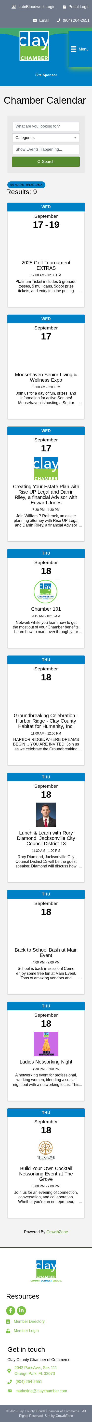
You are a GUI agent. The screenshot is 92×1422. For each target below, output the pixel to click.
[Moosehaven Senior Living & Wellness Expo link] (46, 355)
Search (48, 161)
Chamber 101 (46, 609)
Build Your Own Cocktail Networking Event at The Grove (46, 1174)
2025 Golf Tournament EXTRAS (46, 265)
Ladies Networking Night (46, 1061)
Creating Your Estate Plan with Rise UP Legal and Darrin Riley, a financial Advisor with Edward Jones (46, 494)
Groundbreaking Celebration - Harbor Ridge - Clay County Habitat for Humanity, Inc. (46, 721)
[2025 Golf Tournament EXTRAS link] (46, 243)
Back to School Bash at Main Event (46, 952)
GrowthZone (57, 1232)
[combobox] (46, 137)
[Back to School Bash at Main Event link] (46, 930)
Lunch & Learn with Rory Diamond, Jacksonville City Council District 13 (46, 838)
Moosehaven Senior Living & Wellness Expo (46, 377)
